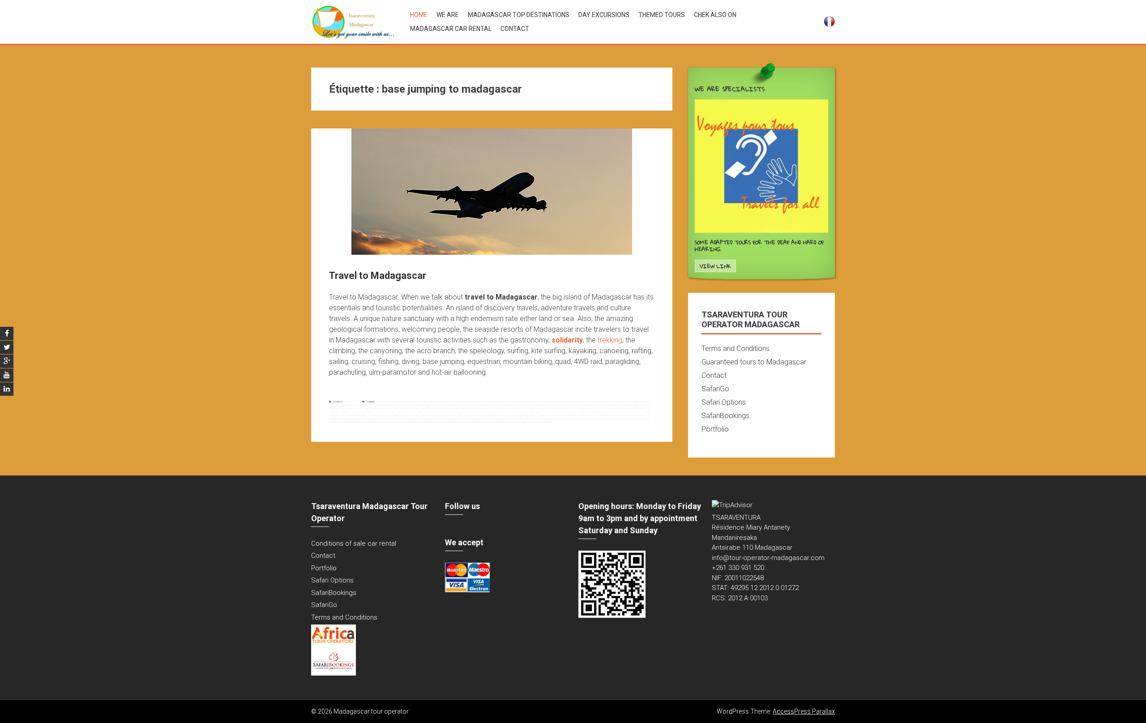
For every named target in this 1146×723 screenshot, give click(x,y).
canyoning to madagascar (538, 401)
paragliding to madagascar (476, 418)
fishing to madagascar (469, 405)
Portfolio (715, 429)
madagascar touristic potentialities (593, 415)
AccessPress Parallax (804, 711)
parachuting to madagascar (446, 418)
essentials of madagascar (443, 405)
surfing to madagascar (367, 421)
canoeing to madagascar (510, 401)
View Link (715, 266)
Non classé (349, 401)
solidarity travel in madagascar (633, 418)
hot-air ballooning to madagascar (569, 405)
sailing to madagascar (570, 418)
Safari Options (723, 402)
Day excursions (603, 14)
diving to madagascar (355, 405)
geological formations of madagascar (531, 405)
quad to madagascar (502, 418)
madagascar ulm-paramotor (353, 418)
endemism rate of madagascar (383, 405)
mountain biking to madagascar (384, 418)
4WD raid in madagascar (388, 401)
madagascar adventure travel (411, 408)
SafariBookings (725, 415)
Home (419, 14)
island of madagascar (597, 405)
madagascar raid (407, 415)
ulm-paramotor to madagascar (540, 421)
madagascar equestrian (359, 412)
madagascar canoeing (469, 408)
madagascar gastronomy (407, 412)
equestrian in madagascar (414, 405)
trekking (610, 340)
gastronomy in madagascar (496, 405)
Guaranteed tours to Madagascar (753, 362)
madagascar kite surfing (550, 412)
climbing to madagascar (565, 401)
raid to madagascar (548, 418)
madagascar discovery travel (599, 408)
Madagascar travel (622, 415)
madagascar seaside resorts (454, 415)
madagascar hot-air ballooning (476, 412)
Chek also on (715, 14)
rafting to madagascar (525, 418)
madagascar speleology (508, 415)
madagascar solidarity (482, 415)
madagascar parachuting (636, 412)
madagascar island (502, 412)
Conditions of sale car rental (353, 543)
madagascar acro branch (381, 408)
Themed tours (661, 14)
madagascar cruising (543, 408)
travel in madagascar (464, 421)
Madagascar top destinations (518, 14)
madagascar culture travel (569, 408)
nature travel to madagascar (416, 418)
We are (447, 14)
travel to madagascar (487, 421)
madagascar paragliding (342, 415)
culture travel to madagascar (620, 401)
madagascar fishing (382, 412)
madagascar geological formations (440, 412)
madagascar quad (366, 415)
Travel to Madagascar (377, 275)
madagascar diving (625, 408)
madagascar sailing (427, 415)
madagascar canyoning (494, 408)
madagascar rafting (386, 415)
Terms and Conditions (735, 348)
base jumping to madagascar (481, 401)
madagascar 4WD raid (355, 408)
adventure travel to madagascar (448, 401)
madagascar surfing (532, 415)
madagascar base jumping (442, 408)
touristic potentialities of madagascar (433, 421)
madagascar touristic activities (559, 415)
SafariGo (715, 389)
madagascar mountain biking (579, 412)
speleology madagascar (342, 421)
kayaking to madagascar (622, 405)
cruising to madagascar (591, 401)
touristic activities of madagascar (397, 421)
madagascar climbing (519, 408)
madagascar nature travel (608, 412)
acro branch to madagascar (416, 401)
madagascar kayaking (525, 412)
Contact (514, 28)
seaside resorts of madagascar (599, 418)
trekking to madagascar (511, 421)
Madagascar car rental (451, 28)
